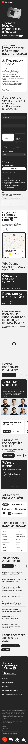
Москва (4, 531)
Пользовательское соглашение (10, 731)
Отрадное (5, 539)
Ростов (4, 550)
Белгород (4, 547)
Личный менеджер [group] (9, 375)
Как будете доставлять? (7, 151)
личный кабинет (11, 451)
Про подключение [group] (20, 566)
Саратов (18, 547)
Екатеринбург (19, 539)
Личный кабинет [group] (8, 455)
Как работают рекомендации (10, 733)
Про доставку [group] (7, 566)
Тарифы (4, 726)
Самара (18, 542)
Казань (17, 544)
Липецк (18, 531)
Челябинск (19, 550)
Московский (5, 542)
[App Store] (9, 673)
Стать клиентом (14, 168)
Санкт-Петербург (20, 536)
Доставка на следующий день (11, 646)
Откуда (4, 114)
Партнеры (5, 728)
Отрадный (5, 536)
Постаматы (6, 649)
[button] (8, 89)
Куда (3, 122)
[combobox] (14, 117)
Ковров (4, 534)
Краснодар (19, 534)
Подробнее (5, 716)
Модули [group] (19, 455)
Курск (3, 544)
